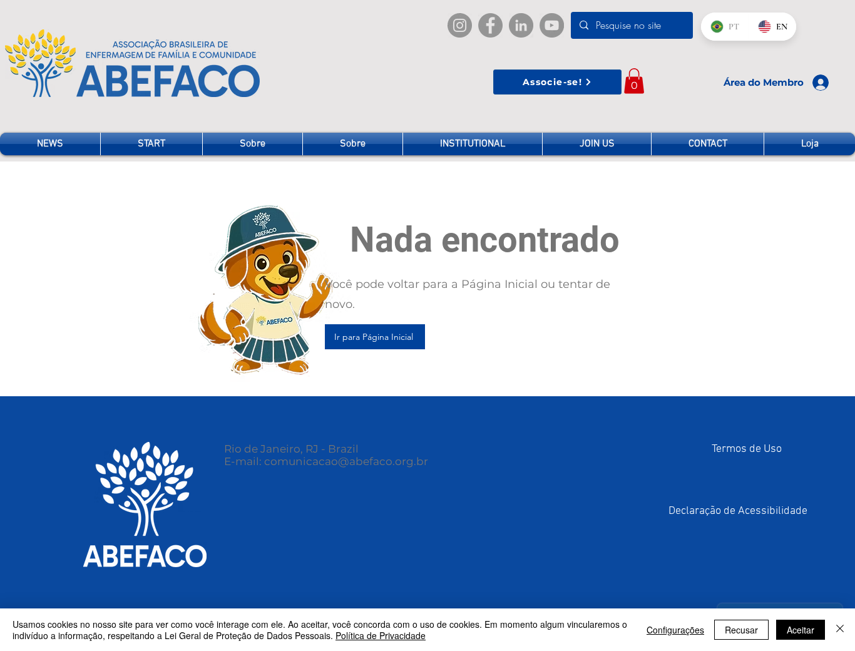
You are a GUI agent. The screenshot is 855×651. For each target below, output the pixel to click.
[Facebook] (490, 25)
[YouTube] (552, 25)
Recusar (741, 629)
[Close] (839, 629)
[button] (634, 81)
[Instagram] (460, 25)
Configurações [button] (675, 629)
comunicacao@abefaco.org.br (346, 461)
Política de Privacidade (380, 635)
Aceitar (800, 629)
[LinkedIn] (521, 25)
